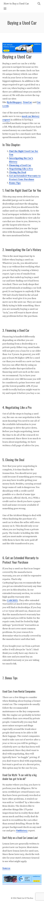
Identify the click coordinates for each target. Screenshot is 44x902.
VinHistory (22, 830)
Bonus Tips (15, 183)
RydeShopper (14, 102)
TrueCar (27, 102)
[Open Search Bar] (39, 3)
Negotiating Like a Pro (21, 168)
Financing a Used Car (20, 165)
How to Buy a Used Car (16, 3)
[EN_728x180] (22, 51)
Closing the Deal (17, 172)
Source (6, 868)
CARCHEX (12, 600)
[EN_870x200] (22, 882)
